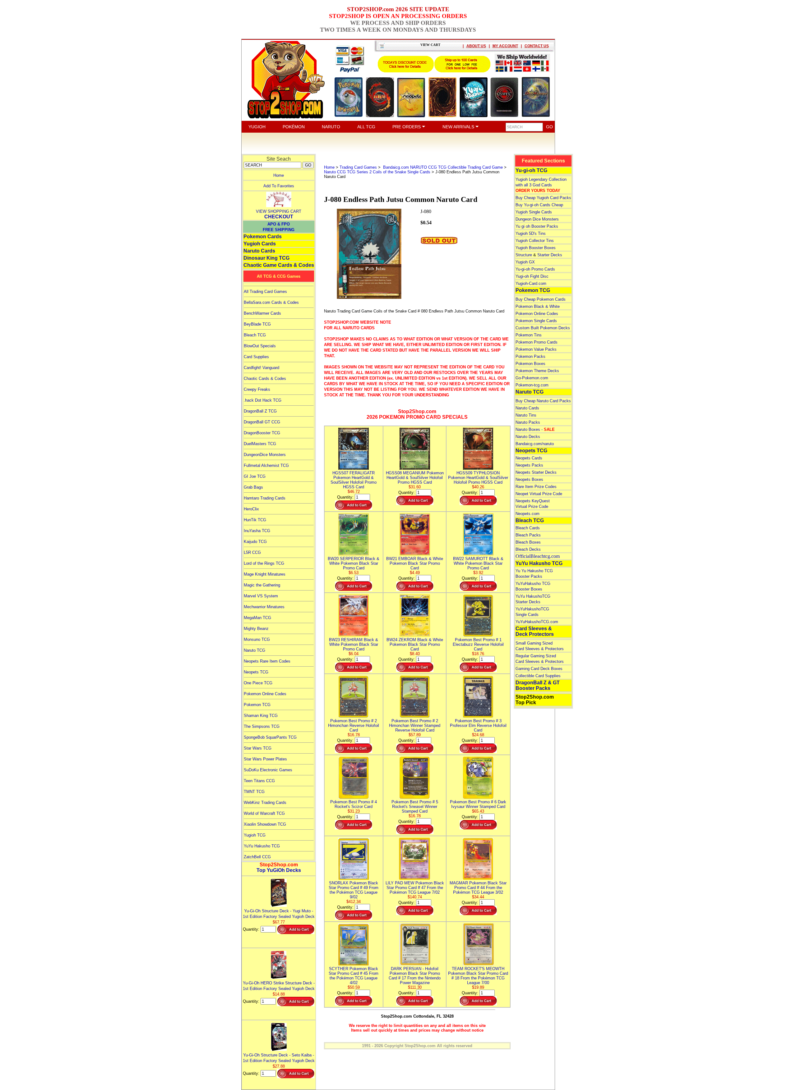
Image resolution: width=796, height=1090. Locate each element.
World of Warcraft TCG (264, 813)
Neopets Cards (529, 458)
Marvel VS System (261, 596)
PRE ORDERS (407, 126)
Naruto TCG (254, 650)
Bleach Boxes (528, 542)
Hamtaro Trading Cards (264, 498)
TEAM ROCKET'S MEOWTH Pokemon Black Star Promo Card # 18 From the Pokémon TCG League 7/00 (478, 975)
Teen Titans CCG (259, 780)
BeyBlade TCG (257, 324)
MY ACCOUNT (505, 46)
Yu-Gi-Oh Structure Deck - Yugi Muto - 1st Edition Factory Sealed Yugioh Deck (279, 914)
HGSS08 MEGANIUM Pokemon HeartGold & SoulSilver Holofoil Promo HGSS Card (415, 478)
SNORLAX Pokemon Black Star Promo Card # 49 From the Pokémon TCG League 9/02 (353, 890)
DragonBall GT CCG (262, 422)
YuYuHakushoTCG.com (537, 621)
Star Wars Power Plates (265, 759)
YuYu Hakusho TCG (262, 846)
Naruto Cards (259, 250)
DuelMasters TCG (260, 443)
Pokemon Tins (529, 335)
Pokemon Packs (530, 356)
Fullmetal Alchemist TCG (266, 465)
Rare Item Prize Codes (536, 486)
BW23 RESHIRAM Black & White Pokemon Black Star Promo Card (353, 644)
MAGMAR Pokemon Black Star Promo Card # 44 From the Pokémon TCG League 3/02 (478, 888)
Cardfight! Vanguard (261, 367)
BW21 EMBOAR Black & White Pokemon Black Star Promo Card (414, 563)
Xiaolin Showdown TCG (265, 824)
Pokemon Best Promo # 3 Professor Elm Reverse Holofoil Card (478, 725)
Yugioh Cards (259, 243)
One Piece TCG (258, 683)
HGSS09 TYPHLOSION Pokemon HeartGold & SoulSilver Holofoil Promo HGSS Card (478, 478)
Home (278, 175)
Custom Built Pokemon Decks (543, 328)
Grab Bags (253, 487)
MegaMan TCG (257, 617)
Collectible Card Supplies (538, 675)
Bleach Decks (528, 549)
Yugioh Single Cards (534, 212)
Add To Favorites (278, 186)
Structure (524, 255)
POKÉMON (294, 126)
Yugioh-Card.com (531, 283)
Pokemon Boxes (530, 363)
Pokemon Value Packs (536, 349)
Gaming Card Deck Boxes (539, 668)
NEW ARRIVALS (458, 126)
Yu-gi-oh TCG (531, 170)
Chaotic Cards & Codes (265, 378)
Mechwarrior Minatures (264, 606)
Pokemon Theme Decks (537, 370)
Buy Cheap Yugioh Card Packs (543, 197)
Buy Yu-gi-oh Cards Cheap (539, 205)
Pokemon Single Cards (536, 320)
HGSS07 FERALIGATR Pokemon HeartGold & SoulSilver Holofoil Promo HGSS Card (354, 480)
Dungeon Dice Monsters (537, 219)
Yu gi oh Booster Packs (537, 226)
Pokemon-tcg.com (532, 385)
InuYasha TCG (257, 530)
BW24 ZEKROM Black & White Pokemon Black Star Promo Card (414, 644)
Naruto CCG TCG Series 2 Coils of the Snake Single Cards (377, 172)
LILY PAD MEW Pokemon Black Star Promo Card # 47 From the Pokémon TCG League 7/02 (415, 888)
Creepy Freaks (257, 389)
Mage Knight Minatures (264, 574)
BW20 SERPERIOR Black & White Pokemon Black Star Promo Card (353, 563)
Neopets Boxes (529, 479)
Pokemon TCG (257, 704)
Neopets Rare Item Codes (267, 661)
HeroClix (251, 509)
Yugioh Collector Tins (535, 240)
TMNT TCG (254, 791)
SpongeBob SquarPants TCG (270, 737)
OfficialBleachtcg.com (538, 556)
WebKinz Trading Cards (265, 802)
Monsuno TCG (257, 639)
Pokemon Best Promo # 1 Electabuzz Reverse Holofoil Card (478, 644)
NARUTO (331, 126)
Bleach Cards (528, 528)
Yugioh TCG (255, 835)
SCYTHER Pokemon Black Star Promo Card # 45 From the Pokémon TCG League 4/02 (353, 975)
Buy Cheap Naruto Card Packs (543, 401)
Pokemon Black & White (538, 306)
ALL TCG (366, 126)
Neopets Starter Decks (536, 472)
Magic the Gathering (262, 585)
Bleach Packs (528, 535)
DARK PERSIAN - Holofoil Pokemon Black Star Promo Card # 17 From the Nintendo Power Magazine (415, 975)
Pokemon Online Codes (265, 693)
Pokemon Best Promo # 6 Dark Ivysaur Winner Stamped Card (478, 804)
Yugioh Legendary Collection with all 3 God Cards (541, 185)
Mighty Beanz (256, 628)
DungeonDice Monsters (265, 454)
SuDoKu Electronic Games (268, 770)
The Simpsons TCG (262, 726)
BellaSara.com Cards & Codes (271, 302)
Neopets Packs (529, 465)
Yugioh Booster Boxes (536, 247)
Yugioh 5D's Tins (531, 233)
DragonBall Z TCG (260, 411)
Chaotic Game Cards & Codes (278, 265)
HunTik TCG (255, 520)
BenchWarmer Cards (262, 313)
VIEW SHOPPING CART (278, 211)
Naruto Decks (528, 436)
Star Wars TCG (257, 748)
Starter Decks (549, 255)
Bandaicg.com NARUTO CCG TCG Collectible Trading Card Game (442, 167)
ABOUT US (476, 46)
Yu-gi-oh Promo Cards (535, 269)
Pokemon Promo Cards (537, 342)
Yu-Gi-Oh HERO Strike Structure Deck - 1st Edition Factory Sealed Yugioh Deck (279, 986)
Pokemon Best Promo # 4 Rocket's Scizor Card (353, 804)
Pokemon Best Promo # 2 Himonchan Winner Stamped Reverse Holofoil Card (414, 725)
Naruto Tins (526, 415)
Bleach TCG (255, 335)
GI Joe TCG (255, 476)
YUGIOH (257, 126)
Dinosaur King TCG (266, 258)
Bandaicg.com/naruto (535, 443)
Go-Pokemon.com (532, 378)
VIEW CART (430, 45)
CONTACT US (537, 46)
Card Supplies (256, 356)
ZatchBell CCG (257, 857)
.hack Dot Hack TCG (262, 400)
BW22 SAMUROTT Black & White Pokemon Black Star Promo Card (478, 563)
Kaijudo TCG (255, 541)
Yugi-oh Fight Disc (532, 276)
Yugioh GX (525, 262)
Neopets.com (527, 513)
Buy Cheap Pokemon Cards (541, 299)
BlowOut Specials (260, 346)
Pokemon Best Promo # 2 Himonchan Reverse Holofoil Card (353, 725)
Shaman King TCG (261, 715)
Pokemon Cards (262, 236)
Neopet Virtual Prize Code (539, 493)
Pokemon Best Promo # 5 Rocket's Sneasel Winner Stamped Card (414, 807)
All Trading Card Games (265, 291)
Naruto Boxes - (535, 429)
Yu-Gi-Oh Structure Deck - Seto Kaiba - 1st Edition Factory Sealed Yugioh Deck (279, 1058)
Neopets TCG (256, 672)
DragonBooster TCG (262, 433)
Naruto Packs (528, 422)
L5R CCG (252, 552)
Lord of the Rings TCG (264, 563)
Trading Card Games (358, 167)
